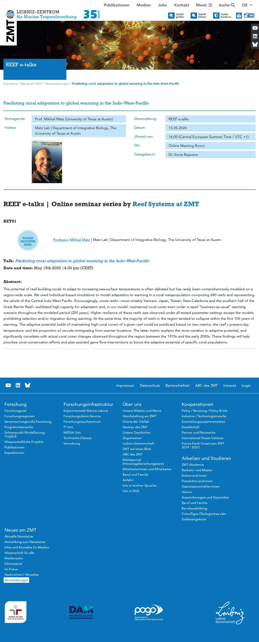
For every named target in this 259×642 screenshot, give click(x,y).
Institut (10, 127)
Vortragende (15, 118)
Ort (137, 145)
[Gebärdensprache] (249, 16)
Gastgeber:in (144, 154)
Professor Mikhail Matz (71, 239)
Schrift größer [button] (180, 16)
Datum (139, 127)
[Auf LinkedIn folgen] (18, 385)
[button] (247, 5)
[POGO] (149, 613)
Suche (225, 5)
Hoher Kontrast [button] (226, 16)
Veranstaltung (145, 118)
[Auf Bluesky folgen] (28, 385)
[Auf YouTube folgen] (8, 385)
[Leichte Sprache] (239, 16)
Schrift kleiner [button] (202, 16)
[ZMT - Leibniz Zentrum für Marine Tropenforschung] (52, 11)
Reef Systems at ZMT (166, 204)
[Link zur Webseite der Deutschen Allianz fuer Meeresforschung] (81, 612)
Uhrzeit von (143, 136)
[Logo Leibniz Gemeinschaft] (230, 612)
